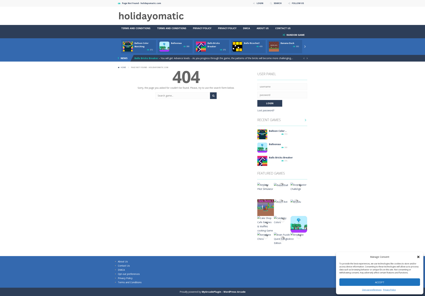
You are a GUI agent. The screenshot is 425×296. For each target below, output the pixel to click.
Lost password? (265, 110)
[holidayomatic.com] (151, 15)
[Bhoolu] (296, 201)
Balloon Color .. (278, 130)
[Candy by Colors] (282, 219)
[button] (418, 257)
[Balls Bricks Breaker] (262, 160)
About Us (263, 28)
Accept (379, 282)
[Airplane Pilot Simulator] (265, 186)
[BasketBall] (281, 184)
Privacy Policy (389, 289)
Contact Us (283, 28)
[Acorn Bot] (281, 201)
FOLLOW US (298, 3)
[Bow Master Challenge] (299, 186)
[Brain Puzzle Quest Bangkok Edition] (282, 238)
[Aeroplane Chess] (265, 236)
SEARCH (278, 3)
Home (123, 67)
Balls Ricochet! (252, 43)
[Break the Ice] (299, 236)
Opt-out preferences (372, 289)
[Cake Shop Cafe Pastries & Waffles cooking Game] (265, 224)
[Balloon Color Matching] (262, 134)
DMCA (246, 28)
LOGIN (260, 3)
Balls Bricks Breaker (146, 58)
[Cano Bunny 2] (265, 207)
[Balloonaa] (262, 147)
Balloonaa (176, 43)
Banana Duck (287, 43)
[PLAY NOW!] (128, 46)
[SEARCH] (213, 95)
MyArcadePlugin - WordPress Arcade (224, 291)
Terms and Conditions (135, 28)
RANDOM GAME (295, 34)
